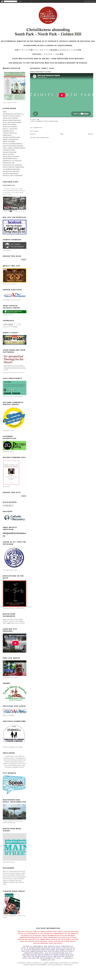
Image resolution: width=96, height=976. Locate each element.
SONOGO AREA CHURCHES (10, 118)
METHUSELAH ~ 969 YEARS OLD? (12, 161)
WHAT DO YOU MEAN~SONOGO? (12, 116)
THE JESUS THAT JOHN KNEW (11, 171)
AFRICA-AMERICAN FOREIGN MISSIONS (14, 148)
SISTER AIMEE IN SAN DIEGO (11, 156)
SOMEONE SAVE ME (8, 131)
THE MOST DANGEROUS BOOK (11, 137)
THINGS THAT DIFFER (9, 141)
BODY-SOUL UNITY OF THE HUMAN (13, 175)
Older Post (90, 134)
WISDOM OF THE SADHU (9, 152)
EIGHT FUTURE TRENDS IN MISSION (13, 146)
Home (61, 134)
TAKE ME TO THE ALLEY (10, 133)
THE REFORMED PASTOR (10, 158)
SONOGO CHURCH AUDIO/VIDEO (12, 120)
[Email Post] (38, 119)
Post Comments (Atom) (43, 137)
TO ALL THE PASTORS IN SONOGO (12, 122)
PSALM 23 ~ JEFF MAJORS (10, 129)
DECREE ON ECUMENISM (10, 126)
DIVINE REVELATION (9, 163)
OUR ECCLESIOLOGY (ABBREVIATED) (13, 167)
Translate (15, 327)
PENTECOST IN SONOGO (9, 124)
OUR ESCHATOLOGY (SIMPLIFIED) (12, 165)
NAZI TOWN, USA (9, 185)
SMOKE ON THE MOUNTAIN (10, 139)
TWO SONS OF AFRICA (9, 150)
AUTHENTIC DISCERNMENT (10, 173)
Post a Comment (34, 131)
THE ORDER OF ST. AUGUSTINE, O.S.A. (13, 114)
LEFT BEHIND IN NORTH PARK (11, 169)
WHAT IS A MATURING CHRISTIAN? (13, 144)
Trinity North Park (51, 121)
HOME (4, 112)
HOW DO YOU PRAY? (8, 154)
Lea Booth (39, 121)
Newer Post (33, 134)
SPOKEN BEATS (7, 135)
